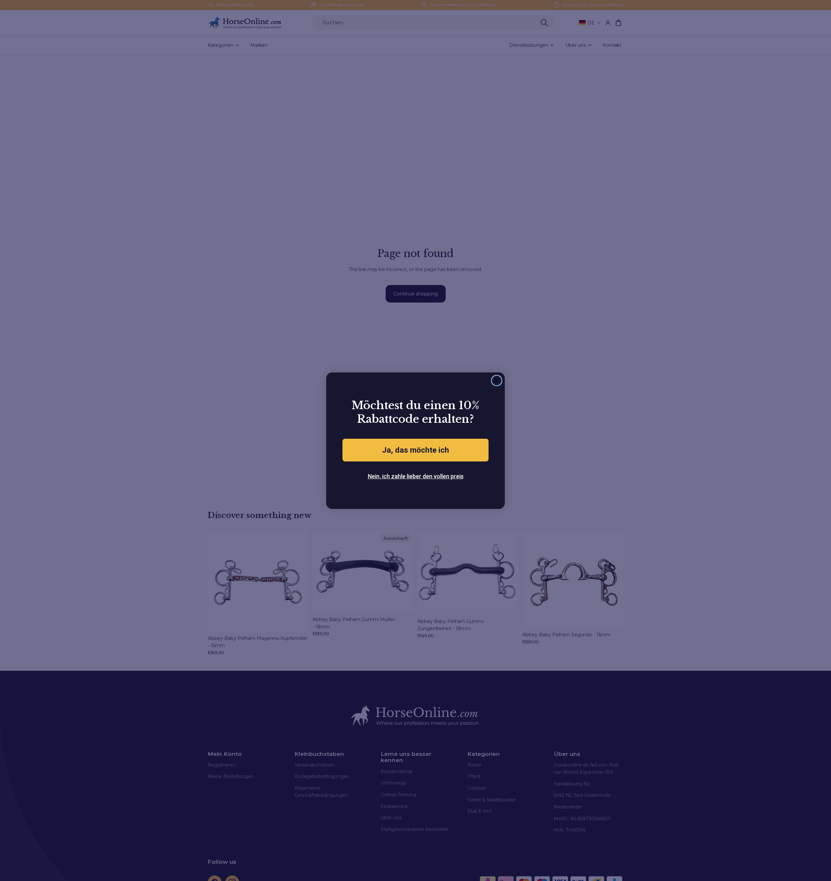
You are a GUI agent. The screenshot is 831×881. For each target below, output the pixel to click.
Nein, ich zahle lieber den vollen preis (416, 476)
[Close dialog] (497, 380)
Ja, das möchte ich (415, 450)
